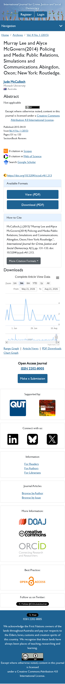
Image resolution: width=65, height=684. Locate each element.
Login (40, 14)
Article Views (30, 348)
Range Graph (11, 348)
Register (26, 14)
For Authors (31, 468)
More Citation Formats (22, 261)
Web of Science (32, 156)
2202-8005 (32, 368)
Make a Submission (32, 378)
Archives (18, 35)
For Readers (31, 464)
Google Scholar (27, 162)
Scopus (28, 151)
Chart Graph (11, 352)
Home (5, 35)
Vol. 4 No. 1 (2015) (38, 35)
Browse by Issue (31, 497)
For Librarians (32, 472)
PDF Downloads (51, 348)
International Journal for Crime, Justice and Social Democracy (32, 6)
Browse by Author (32, 493)
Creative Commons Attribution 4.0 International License (35, 117)
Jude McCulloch (14, 81)
